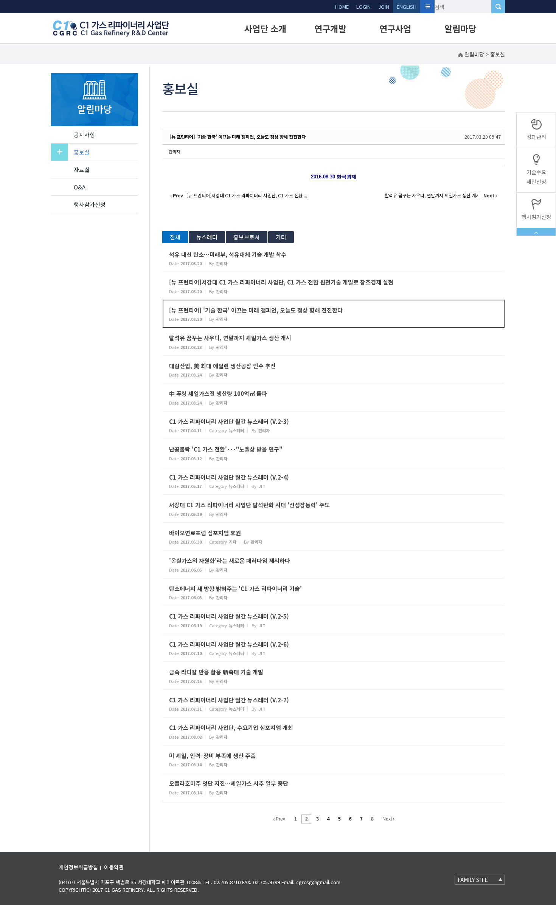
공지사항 (84, 135)
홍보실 (82, 152)
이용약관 (114, 867)
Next (387, 819)
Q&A (79, 187)
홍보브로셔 (246, 237)
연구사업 (395, 28)
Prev (280, 819)
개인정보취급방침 (78, 867)
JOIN (383, 6)
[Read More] (334, 258)
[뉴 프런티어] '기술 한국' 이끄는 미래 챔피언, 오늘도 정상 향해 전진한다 (237, 136)
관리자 (174, 151)
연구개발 (330, 28)
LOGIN (363, 6)
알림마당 (460, 28)
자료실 (82, 169)
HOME (342, 6)
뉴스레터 (206, 237)
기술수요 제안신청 (536, 176)
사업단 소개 (265, 28)
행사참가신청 (90, 204)
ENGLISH (406, 6)
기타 (281, 237)
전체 (175, 237)
